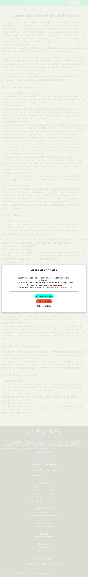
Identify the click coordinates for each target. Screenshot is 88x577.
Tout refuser (44, 301)
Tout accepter (45, 296)
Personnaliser (44, 306)
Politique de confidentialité (60, 287)
